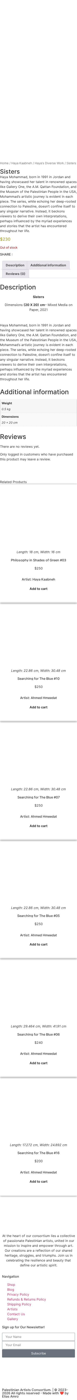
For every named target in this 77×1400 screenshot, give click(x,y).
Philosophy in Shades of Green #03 (38, 560)
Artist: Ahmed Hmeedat (38, 698)
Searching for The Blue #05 (38, 916)
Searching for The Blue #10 (38, 679)
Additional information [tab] (48, 265)
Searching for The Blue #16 (38, 1153)
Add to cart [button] (38, 589)
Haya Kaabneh (21, 163)
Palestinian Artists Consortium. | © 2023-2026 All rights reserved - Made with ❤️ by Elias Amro (35, 1393)
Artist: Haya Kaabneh (38, 579)
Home (4, 163)
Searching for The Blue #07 (38, 797)
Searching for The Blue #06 (38, 1034)
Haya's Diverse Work (49, 163)
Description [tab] (15, 265)
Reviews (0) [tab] (15, 274)
